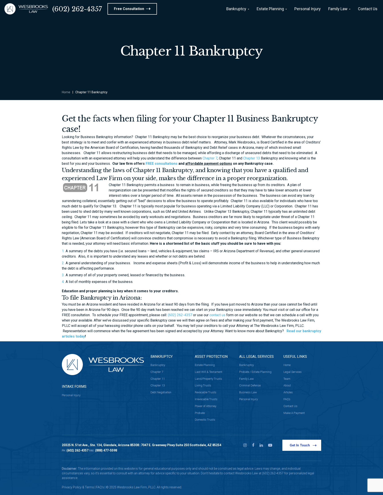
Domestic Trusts (205, 419)
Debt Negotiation (160, 392)
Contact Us (290, 406)
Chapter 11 (157, 378)
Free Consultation (129, 9)
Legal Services (292, 372)
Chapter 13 (251, 158)
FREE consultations (162, 163)
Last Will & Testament (208, 372)
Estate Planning (205, 365)
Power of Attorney (205, 406)
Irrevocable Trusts (206, 399)
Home (66, 92)
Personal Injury (71, 395)
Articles (288, 392)
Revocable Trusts (205, 392)
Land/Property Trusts (208, 378)
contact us (217, 315)
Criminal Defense (250, 385)
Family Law (246, 378)
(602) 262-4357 (77, 9)
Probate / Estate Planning (255, 372)
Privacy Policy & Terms (78, 487)
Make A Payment (294, 413)
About (287, 385)
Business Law (248, 392)
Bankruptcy (157, 365)
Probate (200, 413)
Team (286, 378)
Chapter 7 (210, 158)
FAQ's (100, 487)
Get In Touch (300, 445)
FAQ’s (286, 399)
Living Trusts (203, 385)
